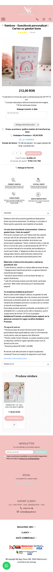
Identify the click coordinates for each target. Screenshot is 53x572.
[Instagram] (36, 483)
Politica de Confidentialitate (29, 459)
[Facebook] (17, 483)
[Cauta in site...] (50, 19)
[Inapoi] (2, 25)
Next (49, 64)
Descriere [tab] (7, 213)
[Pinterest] (21, 483)
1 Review (32, 32)
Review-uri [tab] (9, 364)
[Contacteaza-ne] (37, 19)
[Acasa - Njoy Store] (26, 10)
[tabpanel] (26, 61)
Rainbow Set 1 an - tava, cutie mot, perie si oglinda (14, 406)
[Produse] (3, 20)
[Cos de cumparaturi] (44, 19)
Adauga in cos (33, 153)
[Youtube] (26, 483)
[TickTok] (31, 483)
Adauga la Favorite (25, 168)
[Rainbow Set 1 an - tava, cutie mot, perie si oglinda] (14, 392)
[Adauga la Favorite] (14, 425)
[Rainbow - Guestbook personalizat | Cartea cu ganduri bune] (26, 61)
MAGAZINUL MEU (25, 527)
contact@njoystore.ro (28, 512)
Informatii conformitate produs (15, 358)
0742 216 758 (28, 508)
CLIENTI (25, 532)
